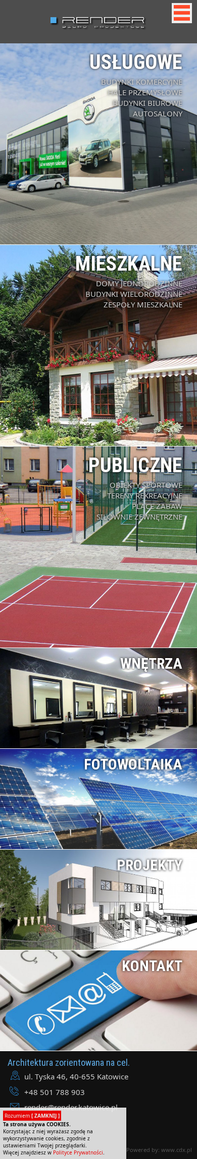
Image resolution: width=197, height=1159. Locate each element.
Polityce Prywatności (78, 1152)
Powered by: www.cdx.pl (159, 1149)
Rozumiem (32, 1115)
